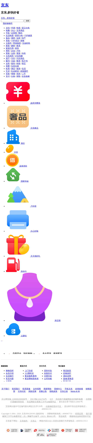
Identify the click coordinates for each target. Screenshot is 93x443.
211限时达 (29, 373)
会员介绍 (10, 373)
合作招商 (37, 389)
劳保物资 (17, 43)
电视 (18, 28)
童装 (18, 53)
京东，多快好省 (8, 18)
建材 (13, 46)
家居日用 (10, 48)
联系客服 (26, 389)
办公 (13, 30)
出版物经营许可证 (54, 406)
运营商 (14, 33)
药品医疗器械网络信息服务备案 (69, 399)
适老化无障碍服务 (40, 435)
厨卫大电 (26, 28)
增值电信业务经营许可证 (80, 416)
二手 (24, 74)
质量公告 (43, 391)
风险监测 (32, 391)
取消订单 (67, 381)
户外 (18, 51)
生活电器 (10, 36)
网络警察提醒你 (26, 430)
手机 (8, 33)
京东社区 (22, 391)
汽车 (13, 58)
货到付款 (48, 371)
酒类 (13, 38)
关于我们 (5, 389)
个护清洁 (15, 41)
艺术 (8, 71)
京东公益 (64, 391)
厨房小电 (19, 36)
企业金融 (26, 76)
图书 (8, 61)
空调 (13, 28)
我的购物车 (8, 23)
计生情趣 (19, 56)
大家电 (9, 381)
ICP (51, 399)
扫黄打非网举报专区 (80, 430)
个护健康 (28, 36)
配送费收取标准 (32, 379)
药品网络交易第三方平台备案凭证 (41, 402)
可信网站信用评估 (12, 430)
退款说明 (67, 376)
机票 (8, 69)
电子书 (25, 61)
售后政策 (67, 371)
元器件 (9, 43)
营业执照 (63, 416)
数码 (20, 33)
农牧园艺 (24, 71)
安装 (8, 74)
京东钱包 (24, 421)
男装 (8, 53)
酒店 (13, 69)
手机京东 (68, 389)
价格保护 (67, 373)
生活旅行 (10, 376)
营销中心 (58, 389)
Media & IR (75, 391)
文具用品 (20, 30)
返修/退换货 (68, 379)
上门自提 (29, 371)
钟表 (18, 63)
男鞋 (8, 51)
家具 (18, 46)
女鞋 (8, 63)
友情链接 (79, 389)
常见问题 (10, 379)
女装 (13, 53)
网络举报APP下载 (67, 430)
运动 (13, 51)
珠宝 (24, 63)
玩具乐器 (15, 66)
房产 (8, 58)
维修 (13, 74)
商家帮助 (47, 389)
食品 (8, 38)
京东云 (34, 421)
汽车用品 (20, 58)
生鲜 (18, 38)
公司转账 (48, 379)
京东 (5, 5)
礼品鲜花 (15, 71)
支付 (8, 76)
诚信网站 (39, 430)
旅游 (18, 69)
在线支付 (48, 373)
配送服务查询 (31, 376)
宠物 (22, 41)
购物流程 (10, 371)
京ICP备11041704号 (38, 399)
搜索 (27, 21)
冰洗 (8, 28)
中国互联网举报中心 (53, 430)
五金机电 (26, 43)
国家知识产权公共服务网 (51, 435)
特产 (24, 38)
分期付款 (48, 376)
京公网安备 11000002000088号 (14, 399)
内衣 (24, 53)
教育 (18, 61)
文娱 (13, 61)
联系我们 (16, 389)
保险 (18, 76)
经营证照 (79, 414)
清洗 (18, 74)
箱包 (13, 63)
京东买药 (10, 56)
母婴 (8, 66)
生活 (24, 69)
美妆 (8, 41)
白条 (13, 76)
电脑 (8, 30)
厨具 (17, 48)
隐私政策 (53, 391)
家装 (8, 46)
